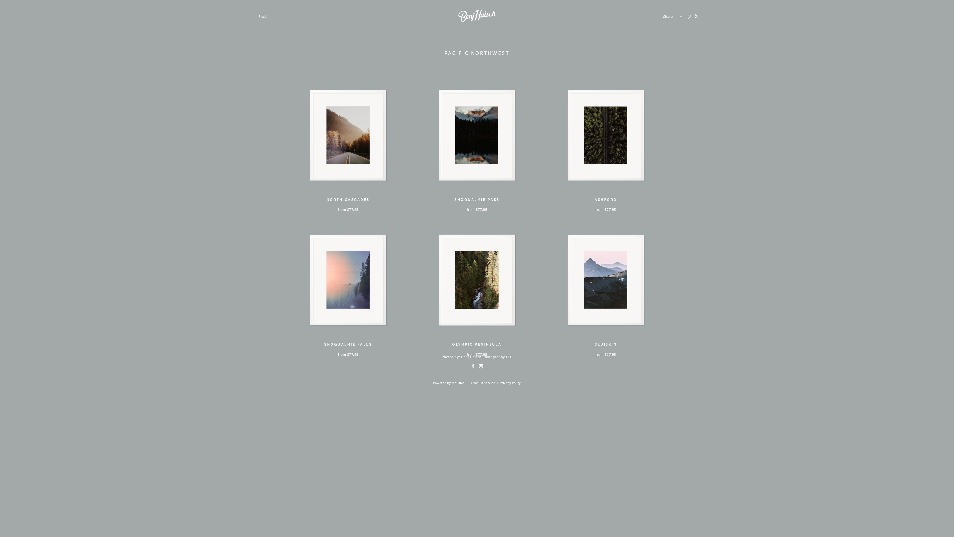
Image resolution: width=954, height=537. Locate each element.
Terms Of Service (482, 383)
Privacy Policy (510, 383)
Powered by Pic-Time (449, 383)
